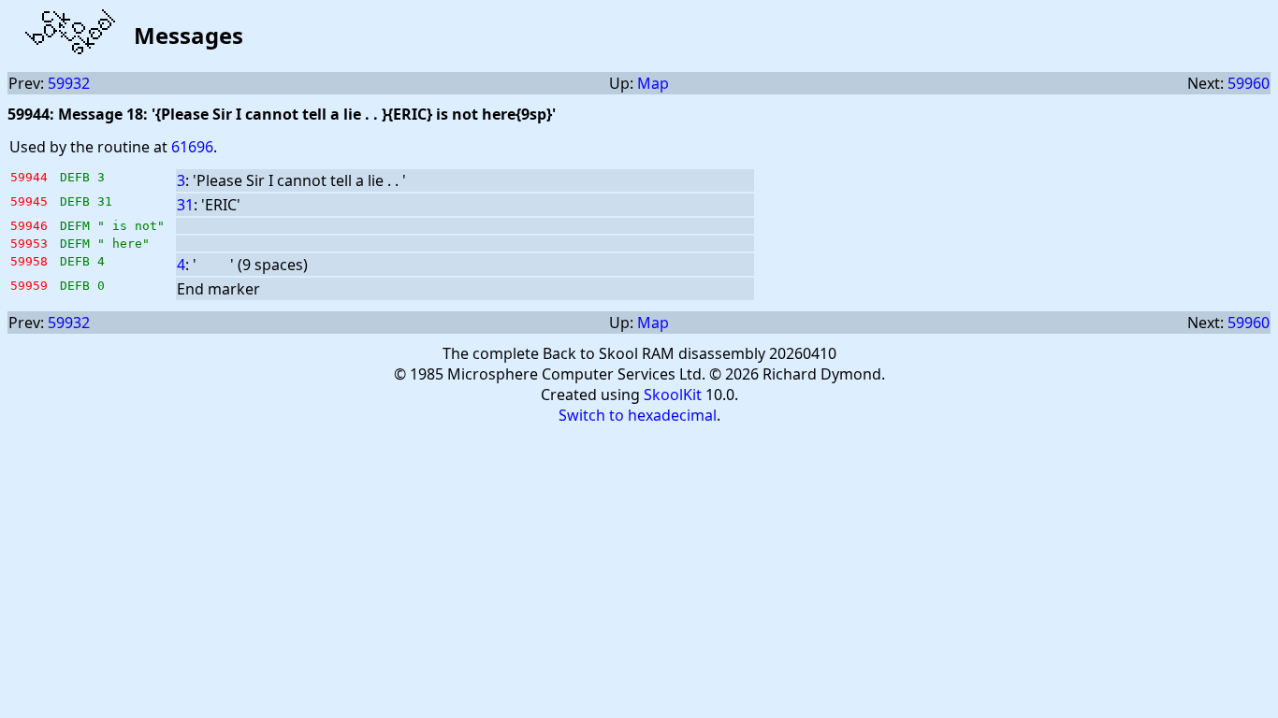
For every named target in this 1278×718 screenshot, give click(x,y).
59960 (1248, 83)
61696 (192, 146)
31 (185, 204)
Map (653, 83)
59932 (69, 83)
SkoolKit (673, 394)
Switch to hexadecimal (638, 415)
